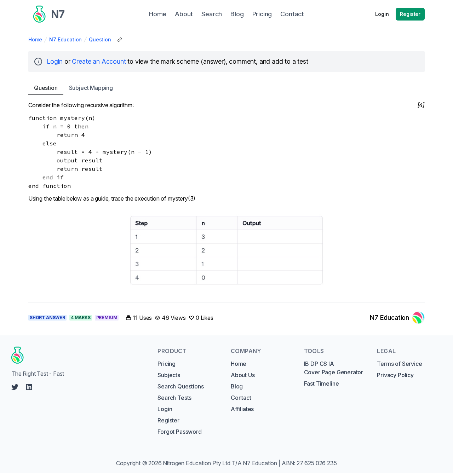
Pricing (166, 363)
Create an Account (99, 61)
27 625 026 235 (317, 463)
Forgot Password (179, 431)
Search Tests (174, 397)
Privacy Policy (395, 375)
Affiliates (242, 409)
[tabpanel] (226, 197)
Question (100, 39)
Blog (237, 386)
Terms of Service (399, 363)
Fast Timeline (321, 383)
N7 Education (65, 39)
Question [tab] (46, 87)
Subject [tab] (91, 87)
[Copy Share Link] (119, 39)
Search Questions (180, 386)
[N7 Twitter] (14, 387)
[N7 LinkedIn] (29, 387)
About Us (243, 375)
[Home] (77, 355)
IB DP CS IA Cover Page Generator (333, 368)
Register (410, 14)
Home (35, 39)
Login (382, 14)
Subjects (168, 375)
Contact (241, 397)
